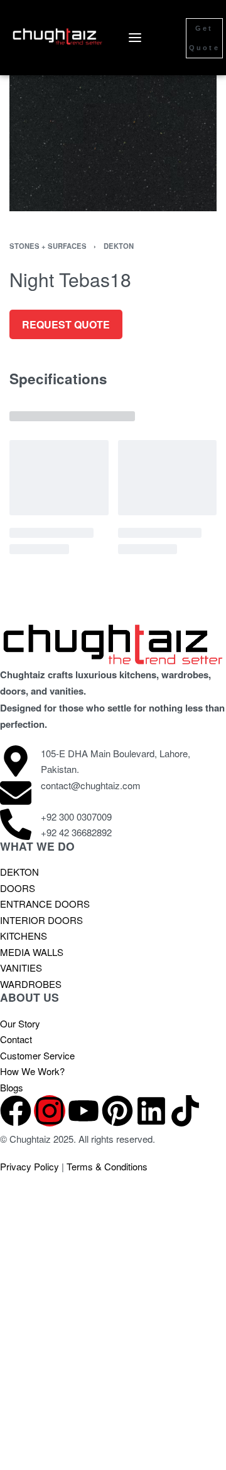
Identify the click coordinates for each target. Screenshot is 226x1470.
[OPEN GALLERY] (113, 120)
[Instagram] (49, 1110)
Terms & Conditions (107, 1166)
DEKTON (119, 246)
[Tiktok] (185, 1110)
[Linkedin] (151, 1110)
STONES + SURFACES (48, 246)
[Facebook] (15, 1110)
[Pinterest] (117, 1110)
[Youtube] (83, 1110)
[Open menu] (135, 38)
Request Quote (66, 324)
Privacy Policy (29, 1166)
